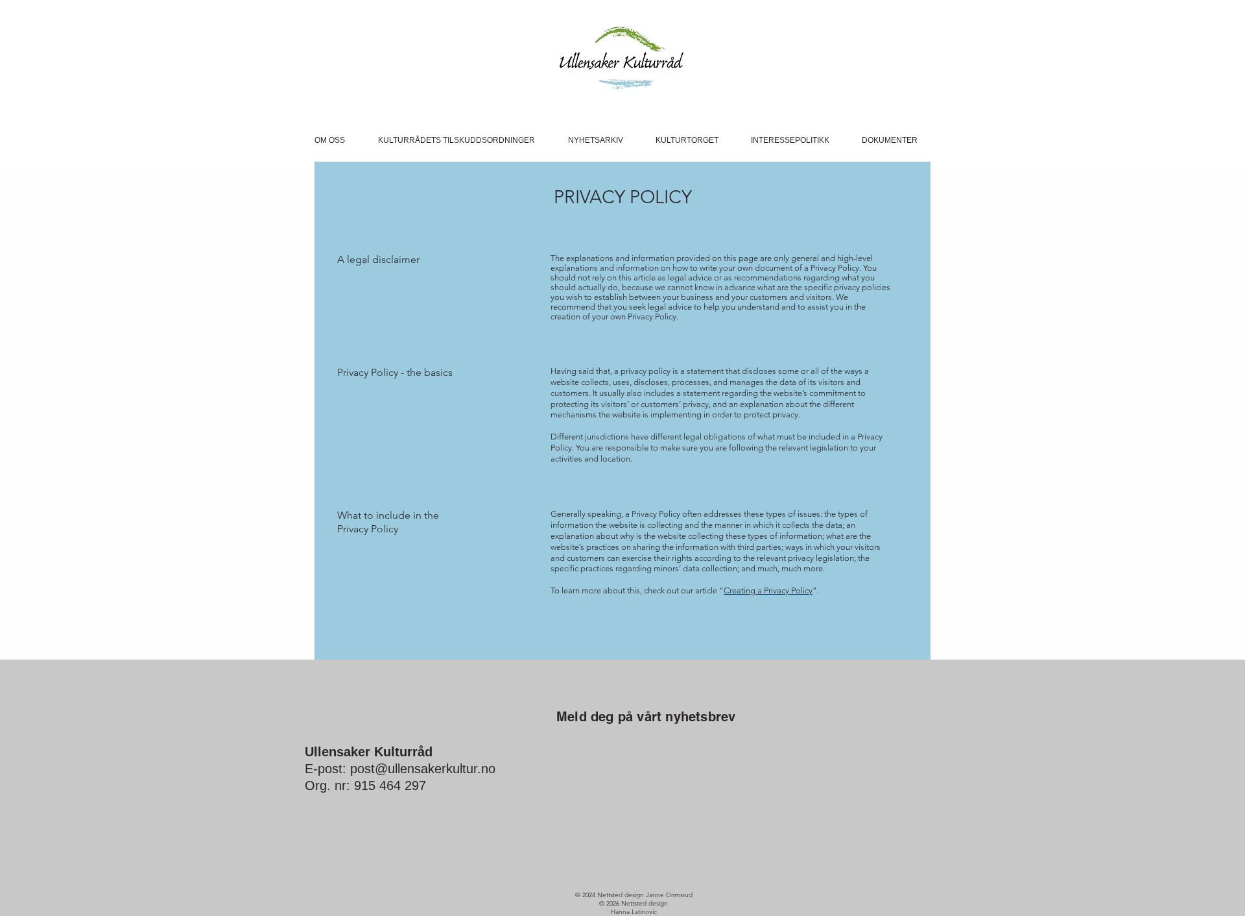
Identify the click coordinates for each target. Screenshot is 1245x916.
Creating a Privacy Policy (768, 590)
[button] (336, 140)
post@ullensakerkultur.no (422, 768)
